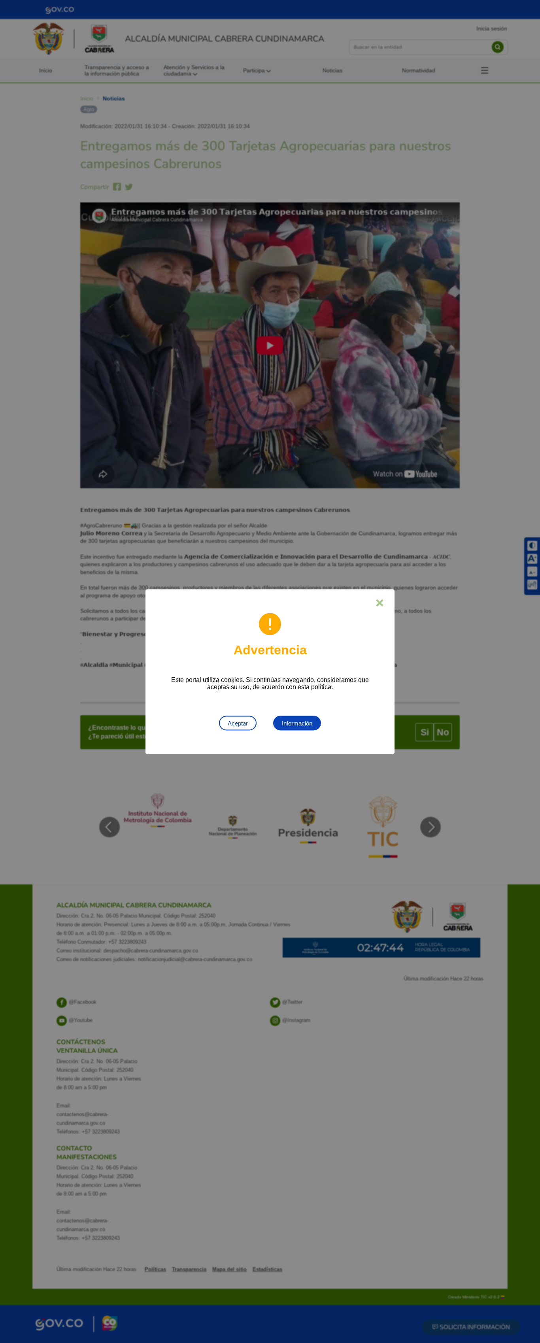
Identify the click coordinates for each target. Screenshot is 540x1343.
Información (297, 723)
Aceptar (238, 723)
